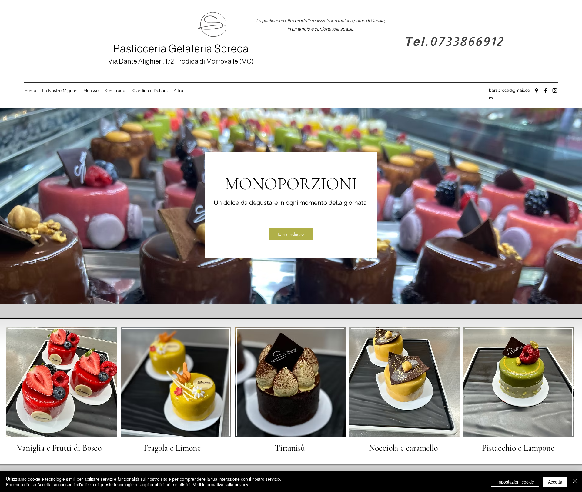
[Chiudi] (574, 481)
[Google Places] (537, 91)
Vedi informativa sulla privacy (220, 484)
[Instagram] (555, 91)
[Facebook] (546, 91)
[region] (61, 390)
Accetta (555, 482)
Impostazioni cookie (515, 482)
